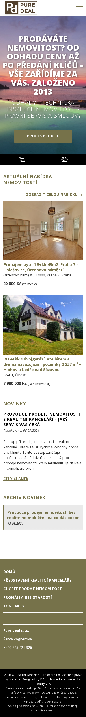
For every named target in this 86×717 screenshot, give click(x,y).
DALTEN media (51, 679)
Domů (9, 571)
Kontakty (14, 606)
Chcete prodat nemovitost (32, 588)
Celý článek (15, 478)
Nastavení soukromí (31, 706)
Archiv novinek (24, 497)
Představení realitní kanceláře (37, 580)
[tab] (21, 159)
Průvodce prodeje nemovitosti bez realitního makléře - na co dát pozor (43, 515)
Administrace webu (43, 710)
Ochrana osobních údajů (62, 706)
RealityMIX (42, 684)
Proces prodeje (43, 136)
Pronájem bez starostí (27, 597)
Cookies (11, 706)
